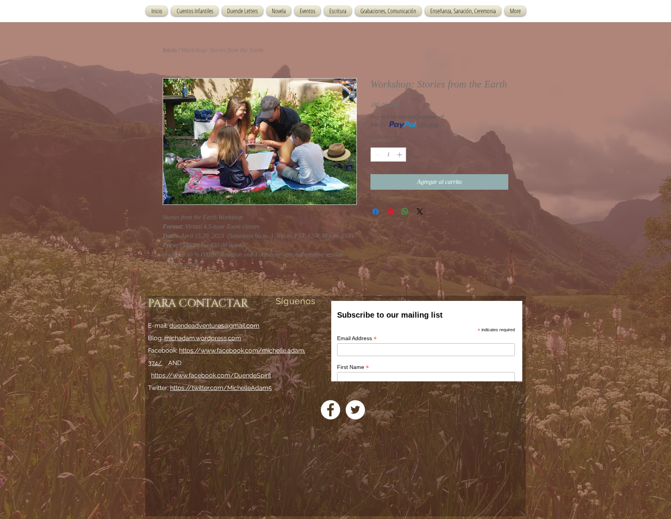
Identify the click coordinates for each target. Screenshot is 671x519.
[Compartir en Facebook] (375, 211)
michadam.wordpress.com (202, 338)
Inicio (170, 50)
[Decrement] (376, 154)
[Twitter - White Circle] (355, 409)
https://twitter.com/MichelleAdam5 (221, 387)
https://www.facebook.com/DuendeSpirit (211, 375)
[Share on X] (419, 211)
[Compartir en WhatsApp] (405, 211)
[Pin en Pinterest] (390, 211)
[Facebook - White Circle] (330, 409)
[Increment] (400, 154)
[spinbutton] (388, 154)
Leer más (428, 125)
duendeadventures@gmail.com (214, 325)
